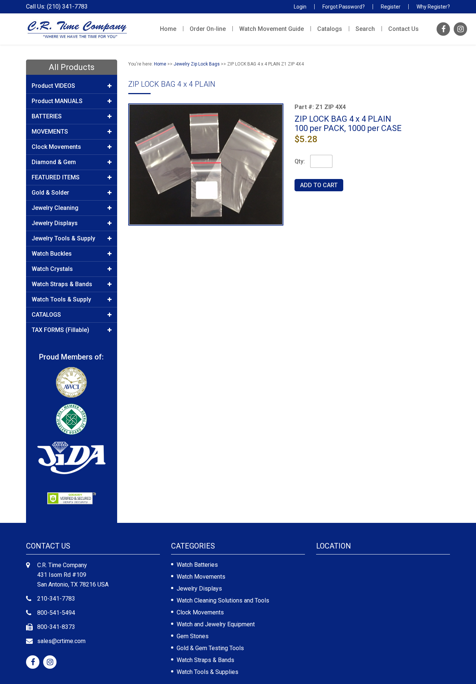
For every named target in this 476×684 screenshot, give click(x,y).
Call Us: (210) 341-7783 (57, 6)
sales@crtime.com (61, 641)
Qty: (300, 161)
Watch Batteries (197, 564)
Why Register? (433, 6)
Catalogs (329, 28)
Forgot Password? (343, 6)
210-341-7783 (56, 598)
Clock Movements (200, 612)
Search (365, 28)
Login (300, 6)
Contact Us (403, 28)
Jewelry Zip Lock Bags (197, 64)
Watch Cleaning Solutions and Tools (223, 600)
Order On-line (208, 28)
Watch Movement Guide (271, 28)
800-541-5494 (56, 612)
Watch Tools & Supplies (207, 671)
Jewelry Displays (199, 588)
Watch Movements (201, 576)
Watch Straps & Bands (205, 660)
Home (168, 28)
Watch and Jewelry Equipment (216, 624)
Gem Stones (193, 636)
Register (391, 6)
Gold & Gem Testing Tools (210, 648)
